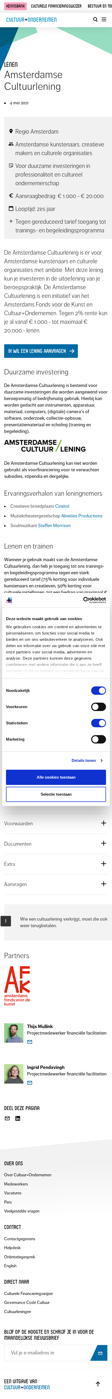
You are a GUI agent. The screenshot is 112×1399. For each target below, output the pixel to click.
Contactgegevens (19, 1238)
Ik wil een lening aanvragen (37, 350)
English (10, 1265)
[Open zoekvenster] (95, 19)
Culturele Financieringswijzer (28, 1293)
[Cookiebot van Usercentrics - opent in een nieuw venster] (83, 600)
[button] (56, 823)
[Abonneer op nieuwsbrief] (98, 1353)
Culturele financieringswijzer (56, 6)
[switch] (98, 707)
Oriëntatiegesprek (19, 1256)
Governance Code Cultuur (26, 1302)
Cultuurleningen (17, 1311)
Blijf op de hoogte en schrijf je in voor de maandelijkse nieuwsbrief (49, 1334)
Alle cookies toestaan (56, 777)
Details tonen (84, 760)
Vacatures (12, 1192)
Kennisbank (15, 6)
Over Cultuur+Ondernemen (27, 1174)
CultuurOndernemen (31, 20)
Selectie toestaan (56, 794)
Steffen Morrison (54, 525)
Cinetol (62, 506)
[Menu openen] (103, 19)
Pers (8, 1202)
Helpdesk (12, 1247)
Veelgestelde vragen (21, 1211)
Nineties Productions (81, 515)
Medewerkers (16, 1184)
